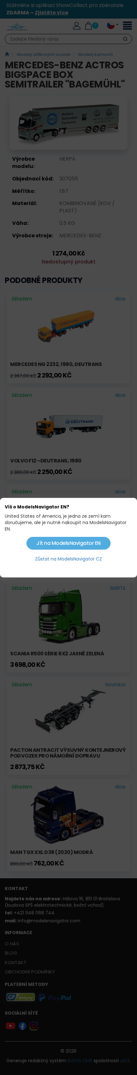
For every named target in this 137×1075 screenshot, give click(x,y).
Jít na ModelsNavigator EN (68, 543)
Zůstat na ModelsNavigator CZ (68, 559)
